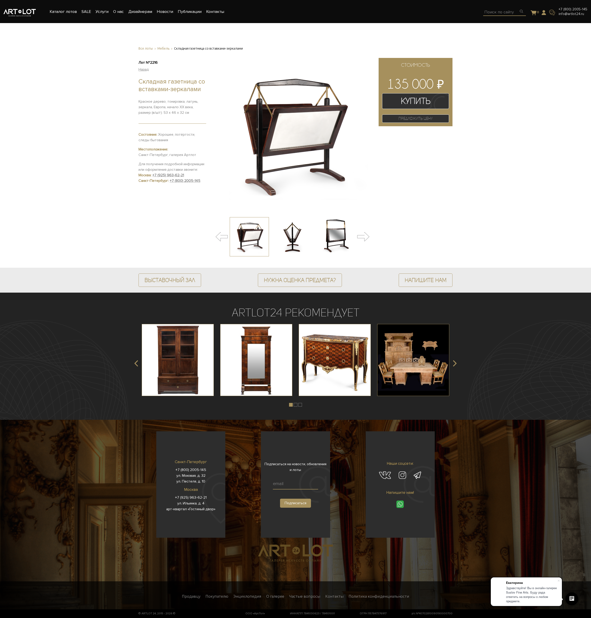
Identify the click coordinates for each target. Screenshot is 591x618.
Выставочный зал (170, 280)
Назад (144, 69)
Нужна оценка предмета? (300, 280)
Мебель (163, 49)
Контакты (334, 596)
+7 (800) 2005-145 (573, 9)
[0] (534, 13)
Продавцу (191, 596)
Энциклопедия (247, 596)
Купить (416, 101)
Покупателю (216, 596)
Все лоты (146, 49)
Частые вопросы (304, 596)
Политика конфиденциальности (379, 596)
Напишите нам (425, 280)
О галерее (275, 596)
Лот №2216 (148, 62)
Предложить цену (415, 118)
